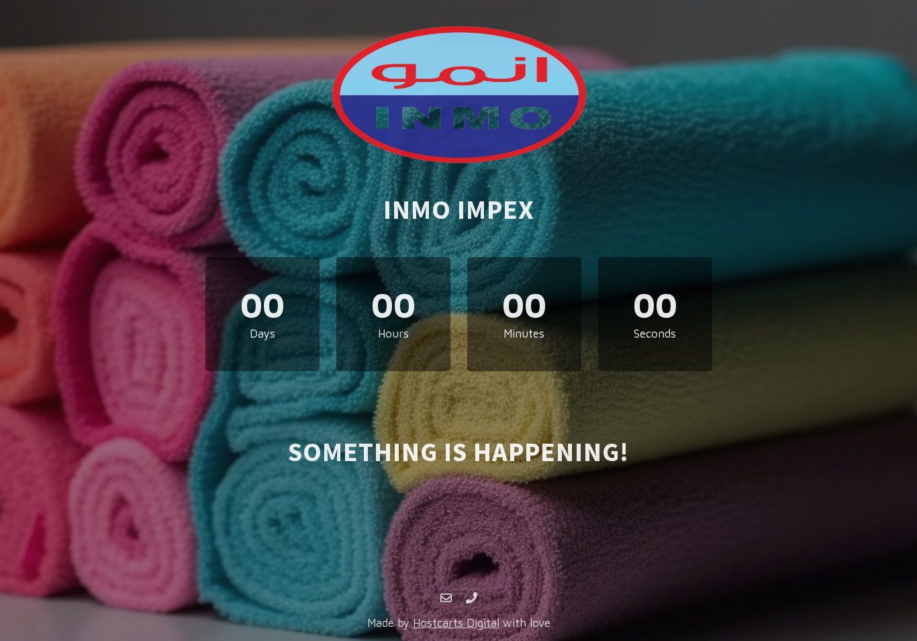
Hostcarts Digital (456, 623)
